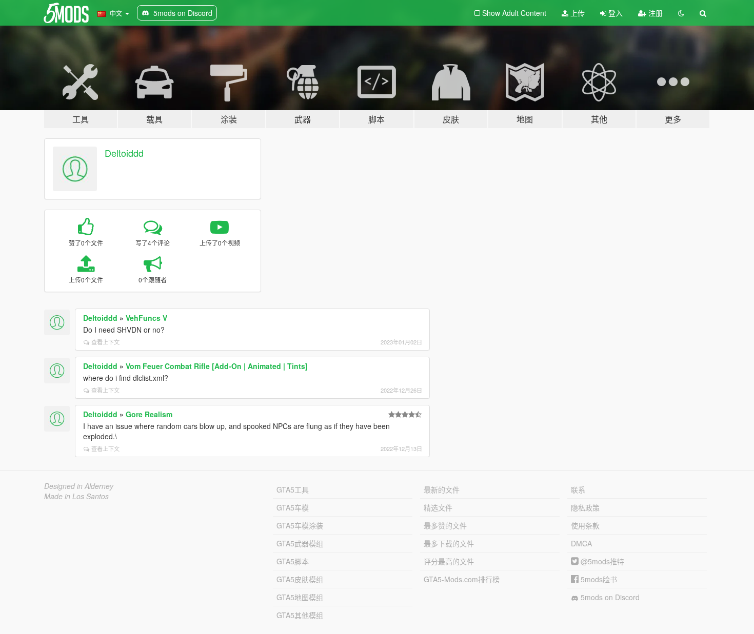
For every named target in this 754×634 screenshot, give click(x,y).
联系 (578, 489)
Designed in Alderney (78, 486)
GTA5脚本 (292, 561)
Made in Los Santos (76, 496)
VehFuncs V (146, 318)
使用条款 (585, 525)
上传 (576, 13)
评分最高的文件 (449, 561)
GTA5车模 (292, 507)
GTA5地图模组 (299, 597)
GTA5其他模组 (299, 615)
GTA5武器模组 (299, 543)
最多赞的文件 (445, 525)
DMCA (581, 543)
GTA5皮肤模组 (299, 579)
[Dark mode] (681, 13)
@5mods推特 (601, 561)
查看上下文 (105, 342)
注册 (654, 13)
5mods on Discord (609, 597)
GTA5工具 (292, 489)
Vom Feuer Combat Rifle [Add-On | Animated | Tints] (217, 366)
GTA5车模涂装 (299, 525)
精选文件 (438, 507)
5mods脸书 (598, 579)
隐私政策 (585, 507)
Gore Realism (149, 414)
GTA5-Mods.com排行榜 (462, 579)
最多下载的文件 (449, 543)
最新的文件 (442, 489)
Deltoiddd (124, 152)
